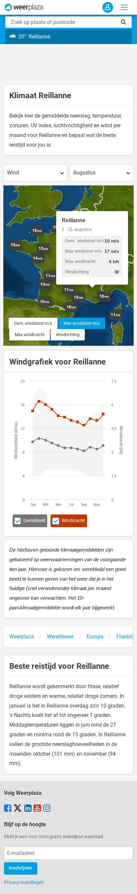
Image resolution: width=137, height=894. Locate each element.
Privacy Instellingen (24, 882)
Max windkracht (30, 334)
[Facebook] (7, 809)
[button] (43, 236)
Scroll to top (126, 883)
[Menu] (124, 7)
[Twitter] (17, 809)
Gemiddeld (34, 521)
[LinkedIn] (28, 809)
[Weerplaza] (24, 7)
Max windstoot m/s (82, 323)
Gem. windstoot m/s (33, 323)
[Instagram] (47, 809)
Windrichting (67, 334)
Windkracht (73, 521)
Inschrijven (20, 868)
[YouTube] (37, 809)
